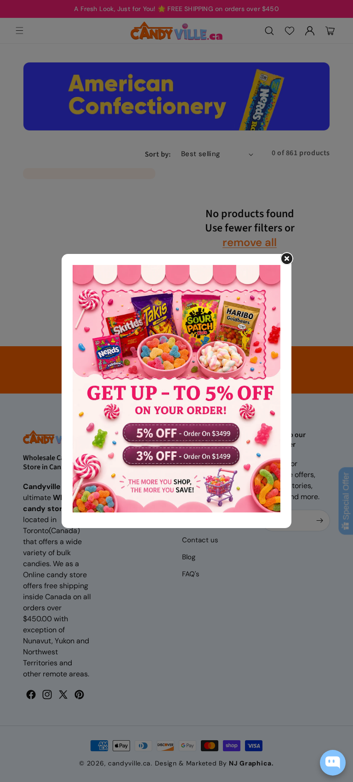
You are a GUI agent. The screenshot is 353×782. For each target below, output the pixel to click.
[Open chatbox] (333, 763)
